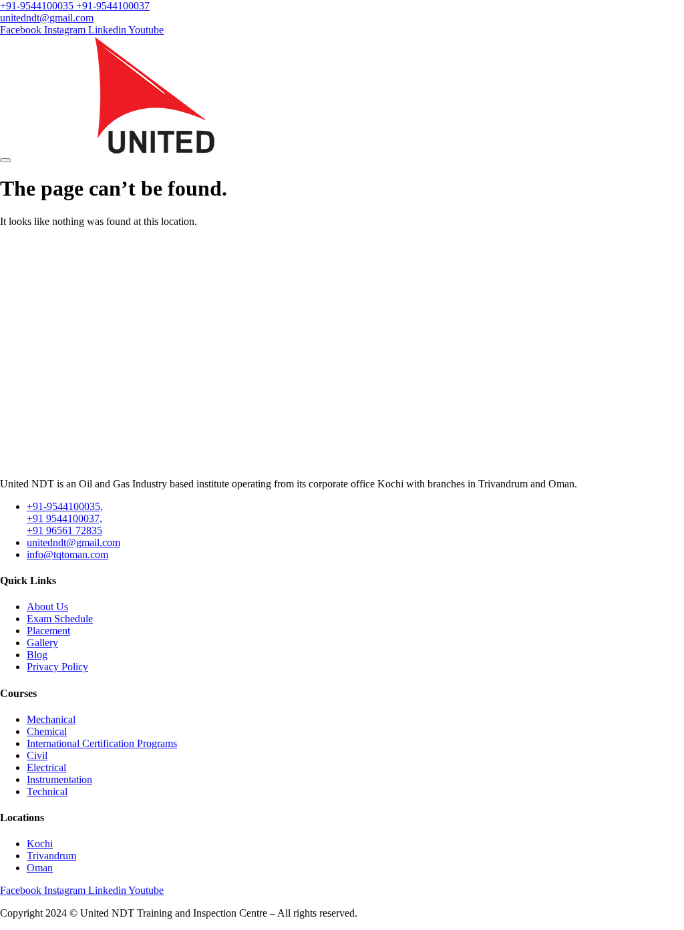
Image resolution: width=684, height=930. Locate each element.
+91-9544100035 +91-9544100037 (75, 5)
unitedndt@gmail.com (47, 17)
